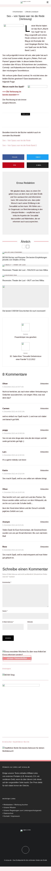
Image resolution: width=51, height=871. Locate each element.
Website (30, 622)
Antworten (44, 384)
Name (5, 611)
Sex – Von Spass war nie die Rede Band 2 (19, 145)
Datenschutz (8, 813)
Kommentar (6, 582)
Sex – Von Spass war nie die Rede (16, 140)
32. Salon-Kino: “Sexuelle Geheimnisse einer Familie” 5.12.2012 (25, 356)
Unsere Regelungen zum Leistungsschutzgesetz (22, 810)
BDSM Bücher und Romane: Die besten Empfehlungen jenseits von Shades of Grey (24, 258)
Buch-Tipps (6, 120)
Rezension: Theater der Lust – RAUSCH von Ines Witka (25, 270)
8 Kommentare (18, 12)
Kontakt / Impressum (12, 816)
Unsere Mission (10, 807)
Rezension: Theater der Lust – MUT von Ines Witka (23, 280)
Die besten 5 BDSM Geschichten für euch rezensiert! (23, 311)
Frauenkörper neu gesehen (25, 335)
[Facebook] (23, 838)
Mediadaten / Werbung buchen (16, 805)
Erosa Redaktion (25, 183)
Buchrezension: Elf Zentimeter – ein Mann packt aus (23, 123)
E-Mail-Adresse (8, 622)
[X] (28, 838)
